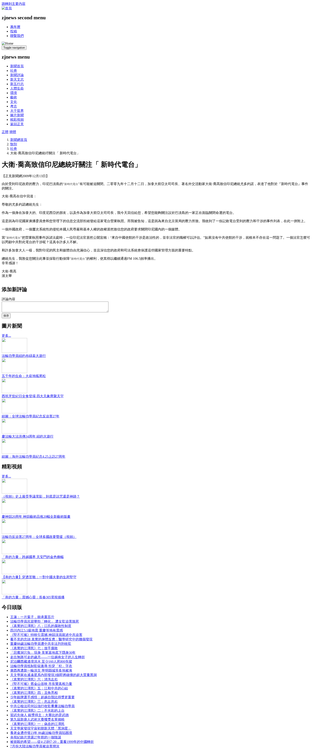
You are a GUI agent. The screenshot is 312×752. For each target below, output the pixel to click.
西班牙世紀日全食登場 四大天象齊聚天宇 (33, 396)
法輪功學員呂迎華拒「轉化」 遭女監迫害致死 (44, 621)
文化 (13, 102)
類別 (13, 144)
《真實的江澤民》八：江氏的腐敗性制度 (40, 626)
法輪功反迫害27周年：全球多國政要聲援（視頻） (39, 537)
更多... (6, 335)
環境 (13, 93)
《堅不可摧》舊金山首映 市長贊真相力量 (41, 684)
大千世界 (17, 110)
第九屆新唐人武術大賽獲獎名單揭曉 (37, 719)
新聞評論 (17, 75)
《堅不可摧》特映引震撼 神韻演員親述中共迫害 (46, 635)
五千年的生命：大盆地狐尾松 (24, 376)
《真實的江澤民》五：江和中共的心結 (39, 688)
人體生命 (17, 88)
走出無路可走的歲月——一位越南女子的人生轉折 (47, 657)
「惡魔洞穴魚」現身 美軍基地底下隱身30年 (43, 652)
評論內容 (8, 299)
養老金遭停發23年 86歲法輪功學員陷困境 (41, 733)
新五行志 (17, 84)
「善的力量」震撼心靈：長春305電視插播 (33, 597)
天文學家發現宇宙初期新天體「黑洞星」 (40, 728)
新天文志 (17, 79)
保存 (6, 315)
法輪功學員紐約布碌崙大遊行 (24, 356)
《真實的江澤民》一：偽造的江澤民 (37, 724)
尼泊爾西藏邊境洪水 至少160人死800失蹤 (41, 661)
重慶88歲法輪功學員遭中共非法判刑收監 (40, 643)
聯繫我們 (17, 36)
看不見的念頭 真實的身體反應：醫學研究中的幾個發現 (51, 639)
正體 (5, 132)
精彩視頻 (17, 119)
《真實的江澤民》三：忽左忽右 (34, 701)
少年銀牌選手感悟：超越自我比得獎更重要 (42, 697)
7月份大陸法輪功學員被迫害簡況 (34, 746)
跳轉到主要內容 (13, 4)
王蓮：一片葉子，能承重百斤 (32, 617)
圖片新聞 (17, 115)
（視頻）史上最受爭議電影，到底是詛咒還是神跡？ (41, 496)
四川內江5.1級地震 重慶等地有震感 (36, 630)
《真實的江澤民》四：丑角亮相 (34, 692)
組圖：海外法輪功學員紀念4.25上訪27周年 (33, 456)
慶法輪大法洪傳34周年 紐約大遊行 (27, 436)
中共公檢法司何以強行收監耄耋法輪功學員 (42, 706)
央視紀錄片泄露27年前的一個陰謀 (35, 737)
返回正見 (17, 124)
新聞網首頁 (18, 140)
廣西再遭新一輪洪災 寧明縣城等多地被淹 (41, 670)
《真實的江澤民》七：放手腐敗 (34, 648)
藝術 (13, 97)
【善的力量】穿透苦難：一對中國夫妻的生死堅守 (39, 577)
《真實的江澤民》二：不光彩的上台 (37, 710)
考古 (13, 106)
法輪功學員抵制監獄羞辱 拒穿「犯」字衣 (41, 666)
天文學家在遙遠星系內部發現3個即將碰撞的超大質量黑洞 (53, 675)
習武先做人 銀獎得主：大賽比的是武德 (39, 715)
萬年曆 (15, 27)
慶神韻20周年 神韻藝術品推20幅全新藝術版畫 (36, 516)
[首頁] (7, 8)
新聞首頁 (17, 66)
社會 (13, 70)
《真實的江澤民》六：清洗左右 (34, 679)
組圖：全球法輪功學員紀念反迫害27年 (30, 416)
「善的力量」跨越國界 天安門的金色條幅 (33, 557)
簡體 (12, 132)
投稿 (13, 31)
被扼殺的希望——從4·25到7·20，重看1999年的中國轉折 (52, 742)
